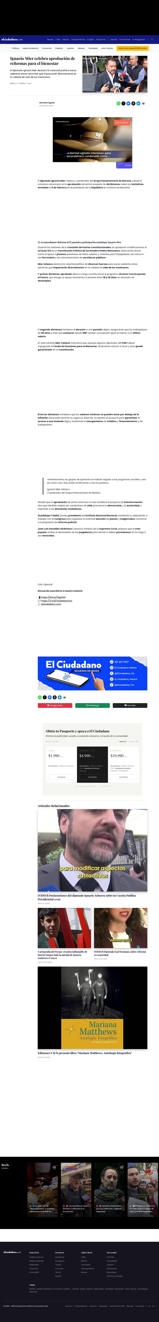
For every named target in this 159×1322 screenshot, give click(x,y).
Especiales (99, 1289)
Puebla (22, 83)
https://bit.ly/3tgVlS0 (53, 597)
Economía (46, 48)
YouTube (131, 705)
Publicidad (34, 1264)
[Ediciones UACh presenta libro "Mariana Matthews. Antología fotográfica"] (92, 1008)
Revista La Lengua (115, 1276)
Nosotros (69, 1306)
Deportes (33, 1291)
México (65, 39)
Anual (133, 741)
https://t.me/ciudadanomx (56, 600)
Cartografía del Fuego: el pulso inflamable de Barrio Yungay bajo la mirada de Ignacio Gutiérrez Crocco (62, 955)
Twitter (58, 1264)
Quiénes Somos (36, 1257)
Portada (110, 1257)
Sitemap (130, 1306)
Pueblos (59, 48)
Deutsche (100, 39)
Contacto (33, 1268)
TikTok (58, 1272)
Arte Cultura (107, 48)
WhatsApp (93, 705)
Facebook (59, 1257)
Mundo (50, 39)
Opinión (113, 39)
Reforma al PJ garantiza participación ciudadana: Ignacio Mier (89, 242)
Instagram (60, 1261)
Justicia (70, 48)
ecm (29, 83)
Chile (58, 39)
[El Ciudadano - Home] (12, 39)
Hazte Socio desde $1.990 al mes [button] (133, 48)
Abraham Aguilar (47, 103)
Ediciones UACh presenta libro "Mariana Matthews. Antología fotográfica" (85, 1053)
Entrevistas (124, 39)
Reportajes (112, 1272)
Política (15, 48)
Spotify (58, 1276)
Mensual (123, 741)
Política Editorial (36, 1261)
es (149, 1306)
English (90, 39)
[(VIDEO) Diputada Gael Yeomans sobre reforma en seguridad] (120, 928)
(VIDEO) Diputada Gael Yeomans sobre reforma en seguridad (120, 953)
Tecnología (142, 1289)
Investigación (138, 39)
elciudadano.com (51, 604)
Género (81, 48)
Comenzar (61, 777)
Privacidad (34, 1272)
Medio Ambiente (30, 48)
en (153, 1306)
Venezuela (85, 1264)
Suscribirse (92, 777)
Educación (119, 1289)
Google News (56, 705)
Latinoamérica (78, 39)
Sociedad (93, 48)
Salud (82, 1289)
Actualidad (112, 1261)
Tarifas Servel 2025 (117, 1306)
